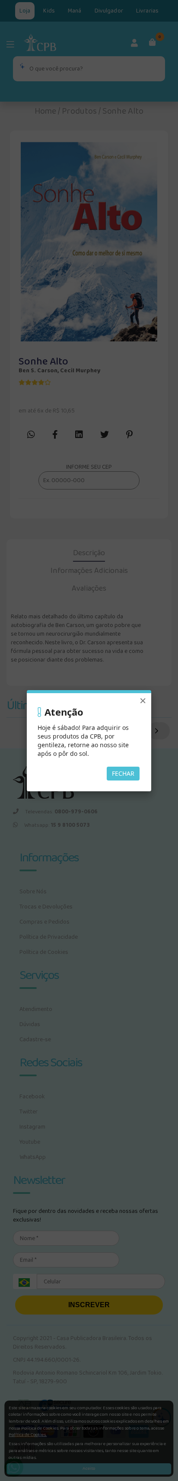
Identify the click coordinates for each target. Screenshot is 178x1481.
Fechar (123, 773)
